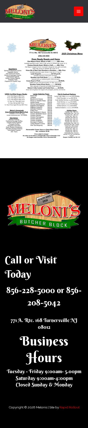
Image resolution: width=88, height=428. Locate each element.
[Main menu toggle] (79, 11)
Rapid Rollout (70, 407)
